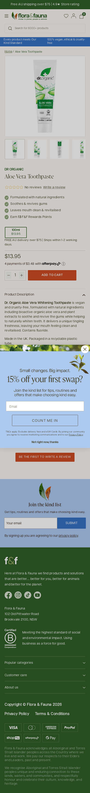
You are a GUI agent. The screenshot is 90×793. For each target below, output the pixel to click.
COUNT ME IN (45, 420)
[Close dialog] (84, 349)
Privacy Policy (76, 434)
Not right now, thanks (45, 442)
